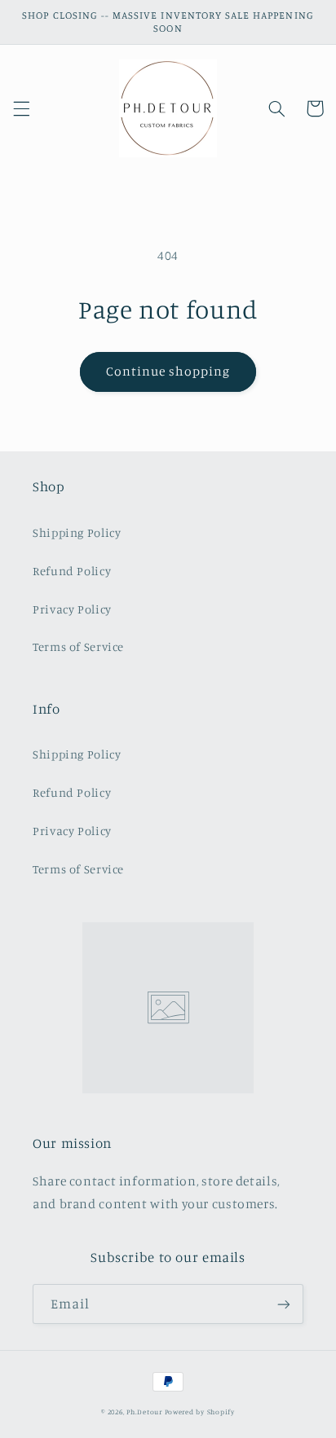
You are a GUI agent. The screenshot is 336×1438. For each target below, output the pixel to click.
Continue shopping (168, 371)
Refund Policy (72, 571)
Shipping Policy (77, 532)
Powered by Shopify (200, 1411)
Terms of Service (78, 646)
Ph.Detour (144, 1411)
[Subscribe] (284, 1304)
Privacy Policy (72, 609)
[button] (21, 108)
